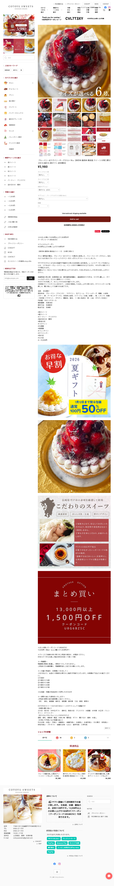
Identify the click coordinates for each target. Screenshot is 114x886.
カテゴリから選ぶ (43, 10)
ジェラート (13, 107)
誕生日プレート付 (15, 119)
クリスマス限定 (14, 143)
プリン (11, 95)
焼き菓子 (12, 101)
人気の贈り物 (87, 10)
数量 (39, 203)
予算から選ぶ (68, 10)
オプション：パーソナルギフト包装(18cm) (52, 195)
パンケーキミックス (16, 113)
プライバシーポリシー (73, 4)
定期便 (11, 149)
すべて (44, 738)
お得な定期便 (96, 10)
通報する (107, 728)
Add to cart (74, 219)
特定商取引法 (59, 4)
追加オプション (43, 186)
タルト (11, 83)
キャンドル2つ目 (43, 179)
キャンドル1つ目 (43, 172)
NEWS (96, 4)
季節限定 (12, 125)
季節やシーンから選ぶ (56, 10)
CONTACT (106, 4)
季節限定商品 (78, 10)
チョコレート (13, 89)
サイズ (11, 131)
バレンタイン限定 (15, 137)
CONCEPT (87, 4)
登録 (30, 278)
